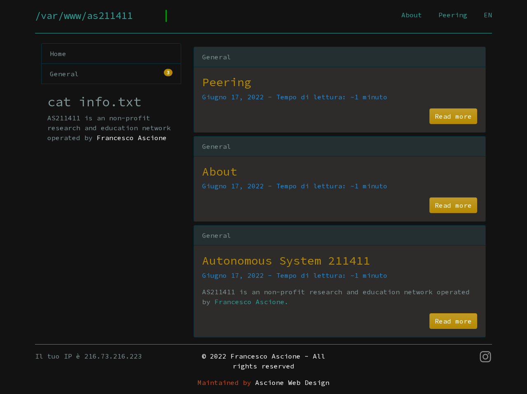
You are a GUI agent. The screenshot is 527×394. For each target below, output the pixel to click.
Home (58, 53)
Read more (453, 116)
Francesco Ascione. (252, 302)
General (110, 73)
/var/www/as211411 (84, 15)
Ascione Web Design (292, 382)
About (411, 15)
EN (488, 15)
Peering (452, 15)
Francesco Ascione (132, 138)
